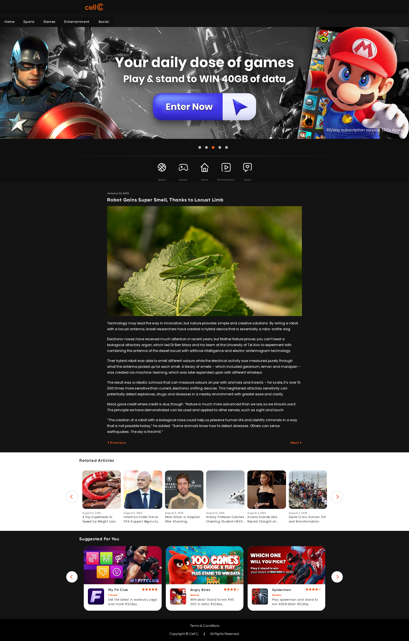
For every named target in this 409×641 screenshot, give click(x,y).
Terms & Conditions (204, 625)
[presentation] (72, 497)
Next (295, 442)
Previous (117, 442)
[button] (199, 147)
